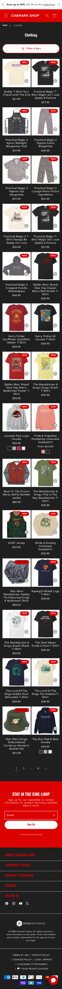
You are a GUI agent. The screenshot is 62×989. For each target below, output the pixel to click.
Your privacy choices (34, 968)
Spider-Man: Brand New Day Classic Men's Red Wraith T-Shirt (45, 289)
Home (4, 25)
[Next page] (45, 768)
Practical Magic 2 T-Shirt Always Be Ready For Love (17, 239)
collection (49, 4)
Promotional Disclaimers (31, 834)
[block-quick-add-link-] (16, 73)
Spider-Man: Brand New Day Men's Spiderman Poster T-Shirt (16, 389)
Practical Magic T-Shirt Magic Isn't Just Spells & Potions (45, 94)
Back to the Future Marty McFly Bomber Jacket (16, 494)
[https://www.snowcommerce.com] (31, 923)
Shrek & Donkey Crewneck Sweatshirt (45, 546)
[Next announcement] (59, 4)
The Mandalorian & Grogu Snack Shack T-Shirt (16, 645)
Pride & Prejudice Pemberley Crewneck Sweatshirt (45, 439)
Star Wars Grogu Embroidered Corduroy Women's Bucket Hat (16, 743)
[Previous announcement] (3, 4)
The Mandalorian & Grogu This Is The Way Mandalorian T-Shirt (45, 496)
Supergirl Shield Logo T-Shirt (45, 593)
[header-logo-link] (25, 15)
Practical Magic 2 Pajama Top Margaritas (16, 191)
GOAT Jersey (16, 542)
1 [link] (16, 768)
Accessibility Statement (33, 964)
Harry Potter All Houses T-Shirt (45, 338)
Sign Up (31, 825)
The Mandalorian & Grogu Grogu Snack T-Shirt (45, 387)
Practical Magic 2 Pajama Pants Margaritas (45, 143)
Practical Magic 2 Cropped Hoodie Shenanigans (16, 287)
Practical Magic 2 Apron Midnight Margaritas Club (16, 143)
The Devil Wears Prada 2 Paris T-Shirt (45, 644)
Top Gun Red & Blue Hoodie (45, 740)
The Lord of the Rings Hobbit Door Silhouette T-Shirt (16, 694)
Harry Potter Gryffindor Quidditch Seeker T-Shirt (16, 339)
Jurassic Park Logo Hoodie (16, 437)
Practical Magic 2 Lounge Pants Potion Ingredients (45, 191)
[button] (54, 15)
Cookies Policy (22, 959)
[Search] (47, 15)
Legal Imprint (43, 959)
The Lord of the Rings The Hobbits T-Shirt (45, 694)
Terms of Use (20, 955)
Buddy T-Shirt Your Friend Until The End (16, 93)
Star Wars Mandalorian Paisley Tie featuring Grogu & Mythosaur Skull (16, 596)
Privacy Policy (41, 955)
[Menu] (6, 15)
